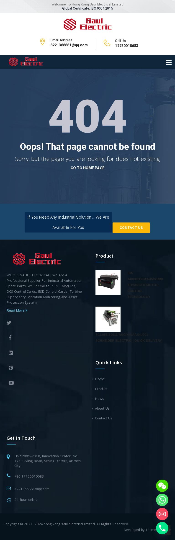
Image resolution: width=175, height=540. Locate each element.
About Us (102, 408)
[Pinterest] (45, 368)
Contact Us (131, 228)
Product (101, 388)
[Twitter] (44, 323)
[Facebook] (45, 338)
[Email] (162, 514)
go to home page (87, 168)
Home (100, 379)
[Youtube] (45, 383)
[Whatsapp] (162, 500)
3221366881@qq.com (31, 488)
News (99, 398)
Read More (16, 310)
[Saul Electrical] (87, 23)
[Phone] (162, 528)
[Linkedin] (45, 353)
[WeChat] (162, 486)
